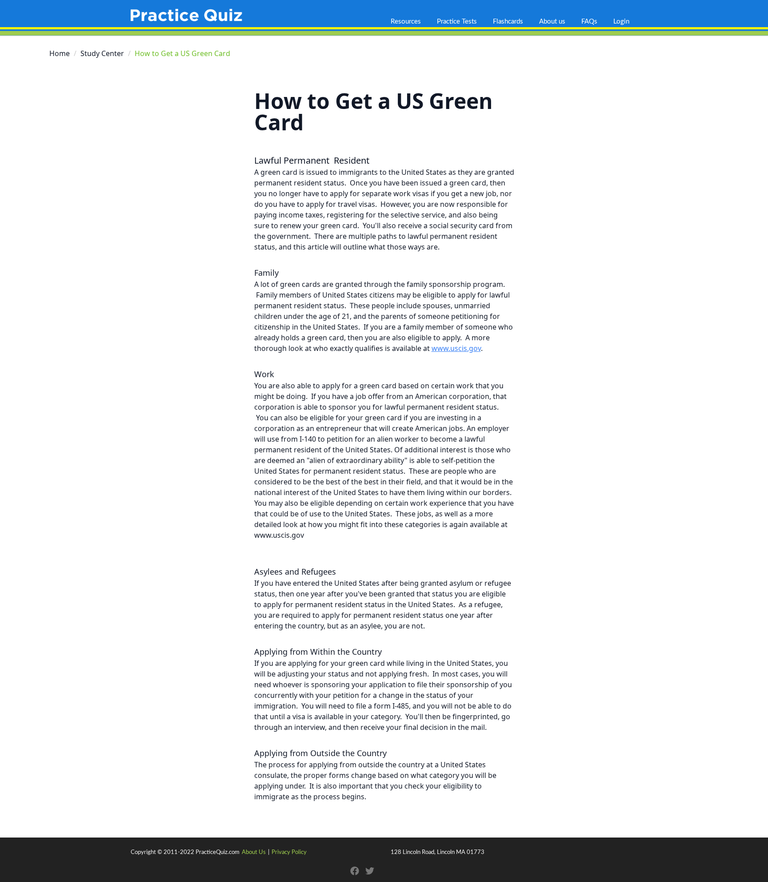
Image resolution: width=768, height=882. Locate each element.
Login (621, 21)
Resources (406, 21)
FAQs (589, 21)
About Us (254, 852)
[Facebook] (354, 870)
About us (552, 21)
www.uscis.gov (456, 348)
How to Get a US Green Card (373, 111)
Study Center (102, 53)
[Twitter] (369, 870)
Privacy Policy (289, 852)
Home (59, 53)
